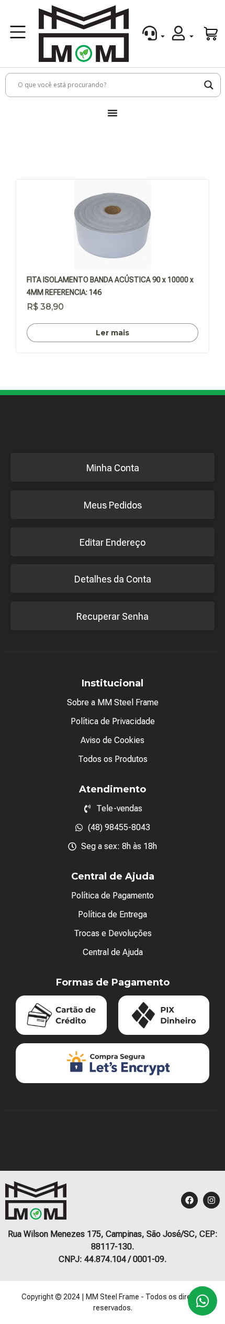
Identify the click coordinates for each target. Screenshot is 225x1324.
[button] (17, 33)
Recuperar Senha (112, 616)
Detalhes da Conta (112, 579)
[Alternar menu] (112, 113)
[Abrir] (163, 36)
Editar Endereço (112, 542)
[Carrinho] (211, 33)
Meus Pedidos (113, 505)
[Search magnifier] (208, 85)
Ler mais (112, 332)
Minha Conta (112, 467)
